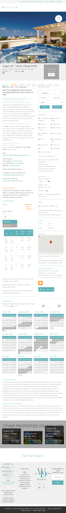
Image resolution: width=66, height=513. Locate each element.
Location (49, 84)
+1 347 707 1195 (16, 161)
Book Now (57, 107)
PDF (42, 283)
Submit (58, 482)
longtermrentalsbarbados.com (13, 181)
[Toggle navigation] (3, 7)
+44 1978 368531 (18, 163)
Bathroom (18, 71)
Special (13, 84)
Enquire (44, 107)
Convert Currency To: (7, 212)
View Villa (15, 441)
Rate (33, 84)
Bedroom (5, 71)
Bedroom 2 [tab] (7, 225)
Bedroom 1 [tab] (7, 222)
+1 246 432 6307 (14, 165)
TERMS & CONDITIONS (54, 508)
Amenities (21, 84)
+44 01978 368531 (49, 1)
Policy (56, 84)
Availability (41, 84)
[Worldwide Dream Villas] (9, 7)
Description (5, 84)
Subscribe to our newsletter (47, 289)
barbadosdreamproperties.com (13, 175)
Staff (28, 84)
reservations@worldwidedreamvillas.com (31, 1)
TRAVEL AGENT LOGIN (39, 510)
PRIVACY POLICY (26, 510)
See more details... (8, 201)
